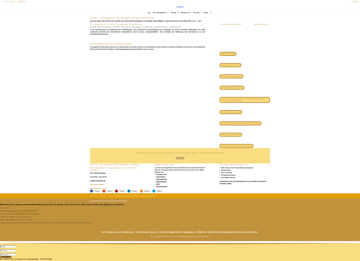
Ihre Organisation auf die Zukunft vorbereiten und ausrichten (236, 146)
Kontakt (206, 12)
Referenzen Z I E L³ (186, 12)
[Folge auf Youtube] (116, 191)
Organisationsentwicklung (227, 53)
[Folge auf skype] (153, 191)
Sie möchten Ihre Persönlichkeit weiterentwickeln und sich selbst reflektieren (240, 123)
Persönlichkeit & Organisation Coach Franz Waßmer (113, 168)
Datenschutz (102, 195)
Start (149, 12)
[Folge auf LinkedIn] (128, 191)
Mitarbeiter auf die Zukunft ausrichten (230, 134)
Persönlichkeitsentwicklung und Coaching (232, 87)
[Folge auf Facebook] (91, 191)
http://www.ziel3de (97, 184)
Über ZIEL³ (174, 12)
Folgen (97, 191)
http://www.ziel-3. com (98, 188)
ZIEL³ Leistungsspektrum (159, 12)
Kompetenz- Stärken (180, 158)
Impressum (93, 195)
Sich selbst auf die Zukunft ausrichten (230, 112)
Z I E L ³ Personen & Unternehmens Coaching (114, 164)
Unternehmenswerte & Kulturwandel (230, 65)
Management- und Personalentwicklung (231, 76)
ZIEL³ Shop (197, 12)
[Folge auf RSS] (141, 191)
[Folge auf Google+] (103, 191)
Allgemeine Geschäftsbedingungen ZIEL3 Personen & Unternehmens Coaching (132, 195)
